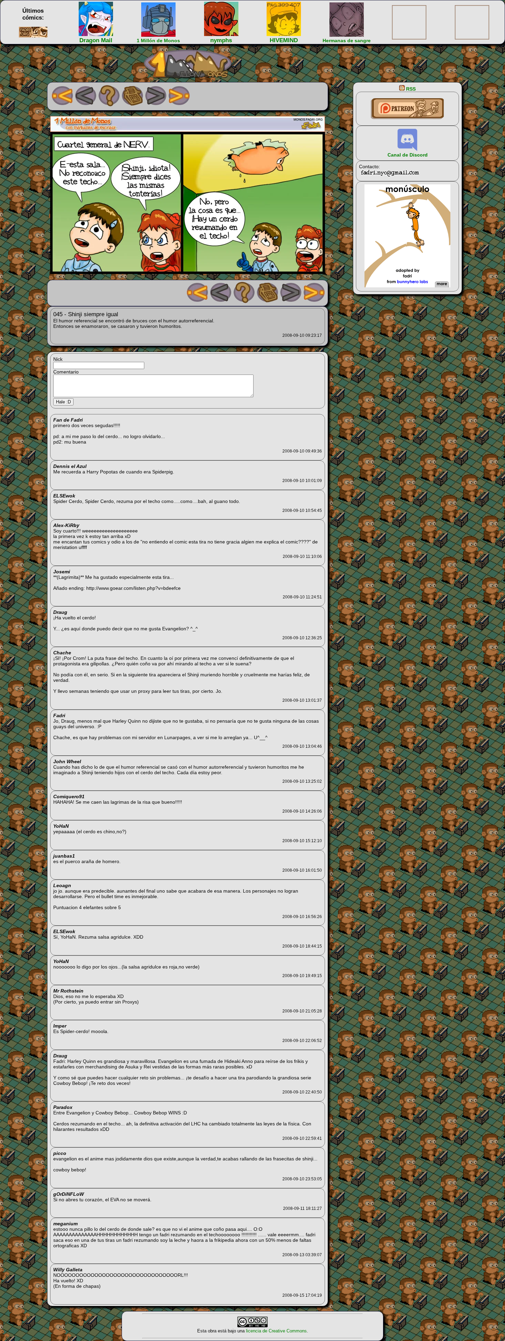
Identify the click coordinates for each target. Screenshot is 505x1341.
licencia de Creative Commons (276, 1330)
